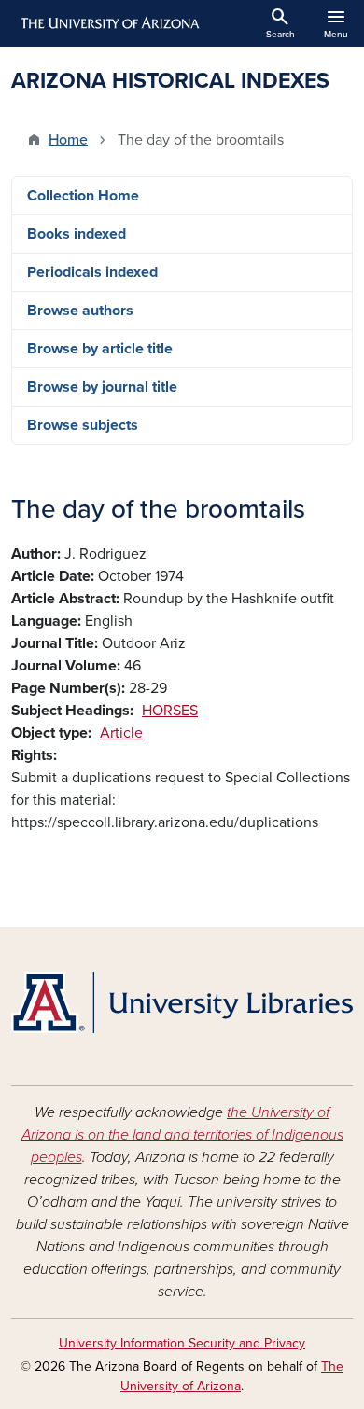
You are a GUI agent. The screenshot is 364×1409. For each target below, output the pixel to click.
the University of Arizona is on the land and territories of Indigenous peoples (182, 1135)
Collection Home (83, 195)
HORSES (170, 710)
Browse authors (80, 310)
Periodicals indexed (92, 272)
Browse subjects (82, 425)
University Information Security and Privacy (182, 1343)
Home (68, 140)
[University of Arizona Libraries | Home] (182, 1002)
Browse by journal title (102, 387)
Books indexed (76, 234)
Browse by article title (100, 348)
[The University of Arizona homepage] (108, 23)
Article (121, 733)
